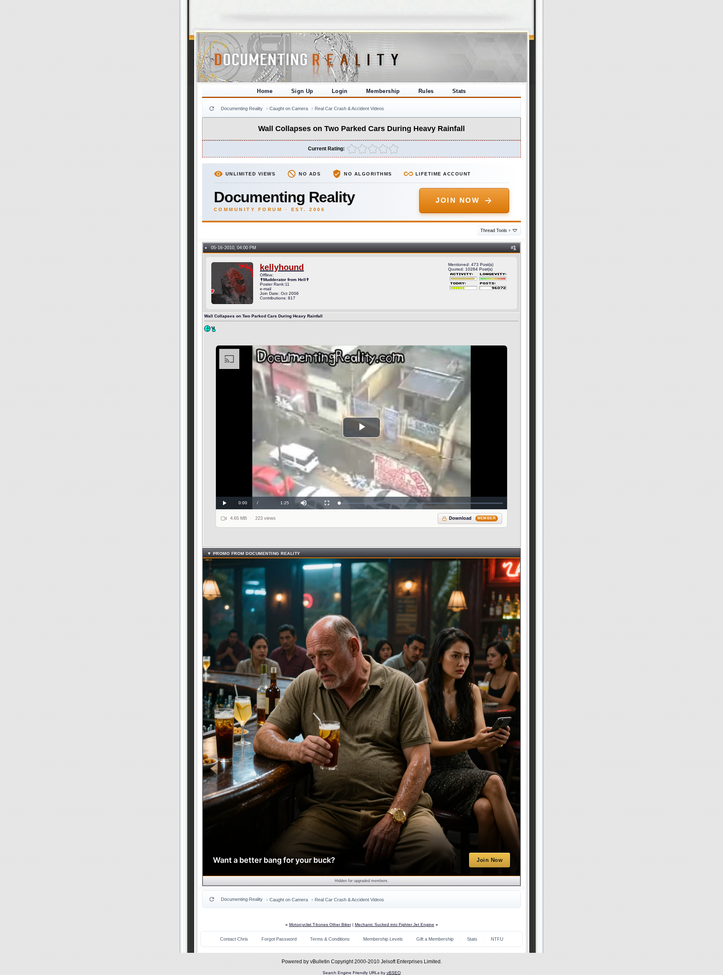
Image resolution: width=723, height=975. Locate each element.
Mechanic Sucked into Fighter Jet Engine (394, 924)
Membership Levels (383, 938)
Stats (459, 91)
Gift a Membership (435, 938)
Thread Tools (495, 230)
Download (472, 518)
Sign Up (302, 91)
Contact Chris (234, 938)
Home (265, 91)
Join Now (457, 200)
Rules (426, 91)
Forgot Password (279, 938)
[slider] (421, 503)
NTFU (497, 938)
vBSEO (394, 972)
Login (340, 91)
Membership (383, 91)
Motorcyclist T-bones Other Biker (320, 924)
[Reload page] (212, 108)
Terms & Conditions (330, 938)
